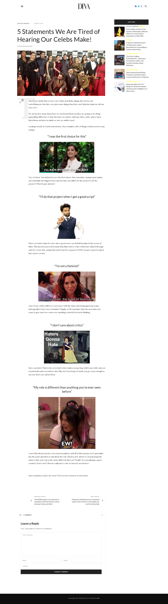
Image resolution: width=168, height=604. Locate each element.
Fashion (142, 26)
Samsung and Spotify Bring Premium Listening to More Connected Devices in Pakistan (137, 74)
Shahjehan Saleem (25, 46)
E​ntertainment (23, 23)
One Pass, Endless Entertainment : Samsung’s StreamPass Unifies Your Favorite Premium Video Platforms (136, 60)
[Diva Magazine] (84, 6)
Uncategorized (132, 53)
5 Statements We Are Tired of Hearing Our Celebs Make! (58, 35)
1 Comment (27, 515)
